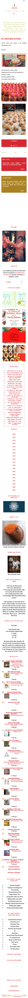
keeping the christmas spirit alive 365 (14, 410)
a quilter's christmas (14, 385)
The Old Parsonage (14, 867)
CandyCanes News (14, 849)
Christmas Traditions (14, 839)
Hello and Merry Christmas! (17, 810)
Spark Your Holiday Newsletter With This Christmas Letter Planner (14, 763)
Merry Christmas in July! (17, 821)
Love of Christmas (14, 740)
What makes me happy (14, 672)
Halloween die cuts (16, 851)
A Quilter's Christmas (14, 829)
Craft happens (16, 769)
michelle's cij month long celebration (15, 377)
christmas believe (15, 392)
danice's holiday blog (14, 374)
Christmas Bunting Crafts (16, 715)
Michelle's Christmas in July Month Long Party (14, 860)
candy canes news (15, 379)
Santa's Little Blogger (14, 723)
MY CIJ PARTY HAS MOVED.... (14, 862)
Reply (22, 169)
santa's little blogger (14, 406)
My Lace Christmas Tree (17, 790)
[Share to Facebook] (11, 145)
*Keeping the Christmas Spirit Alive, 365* (13, 713)
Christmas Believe (14, 799)
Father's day (17, 800)
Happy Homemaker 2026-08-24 (17, 674)
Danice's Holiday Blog (14, 869)
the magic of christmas (15, 390)
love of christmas (14, 407)
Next (25, 152)
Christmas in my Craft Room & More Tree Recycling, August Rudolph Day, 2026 (16, 665)
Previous (4, 152)
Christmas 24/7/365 (14, 421)
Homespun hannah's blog (14, 417)
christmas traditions (14, 381)
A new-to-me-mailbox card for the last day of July (16, 684)
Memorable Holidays (14, 833)
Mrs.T (4, 159)
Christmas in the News (14, 872)
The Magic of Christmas (14, 809)
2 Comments (14, 141)
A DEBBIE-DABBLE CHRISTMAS (14, 661)
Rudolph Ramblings (13, 778)
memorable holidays (14, 383)
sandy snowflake (14, 394)
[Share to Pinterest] (16, 145)
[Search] (21, 281)
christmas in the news (14, 371)
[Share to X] (13, 145)
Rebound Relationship (14, 835)
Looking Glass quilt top (16, 693)
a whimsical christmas (14, 399)
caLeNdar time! (17, 731)
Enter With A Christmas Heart (14, 819)
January (17, 704)
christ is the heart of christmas (14, 396)
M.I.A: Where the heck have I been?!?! (17, 752)
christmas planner (14, 400)
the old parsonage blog (15, 373)
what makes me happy (15, 419)
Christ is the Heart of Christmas (14, 768)
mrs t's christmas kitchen (14, 423)
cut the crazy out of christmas (15, 403)
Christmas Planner (14, 761)
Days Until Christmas (14, 991)
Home (15, 152)
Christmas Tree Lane (16, 995)
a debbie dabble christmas (14, 415)
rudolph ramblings (14, 412)
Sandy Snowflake (14, 788)
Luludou (5, 178)
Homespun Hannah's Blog (14, 692)
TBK (24, 996)
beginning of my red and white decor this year (17, 841)
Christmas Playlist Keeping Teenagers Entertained (14, 725)
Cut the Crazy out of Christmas (14, 730)
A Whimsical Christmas (13, 750)
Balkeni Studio (9, 996)
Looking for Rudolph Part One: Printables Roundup (17, 780)
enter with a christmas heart (15, 387)
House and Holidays (17, 742)
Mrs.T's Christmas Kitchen (14, 682)
